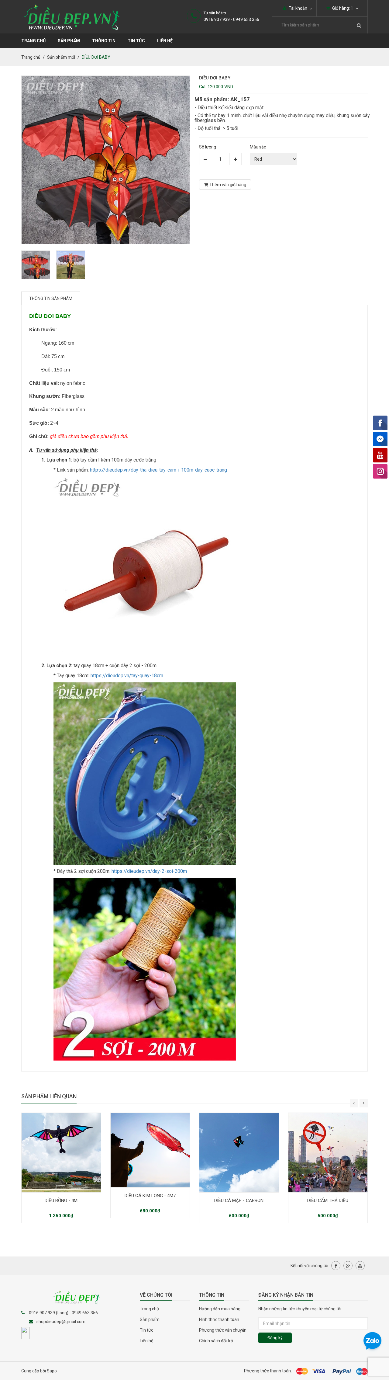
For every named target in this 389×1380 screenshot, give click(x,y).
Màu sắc (258, 147)
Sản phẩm (69, 40)
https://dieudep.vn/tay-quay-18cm (127, 675)
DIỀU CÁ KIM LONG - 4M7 (150, 1195)
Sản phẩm (150, 1319)
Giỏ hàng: (342, 8)
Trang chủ (33, 40)
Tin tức (146, 1330)
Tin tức (136, 40)
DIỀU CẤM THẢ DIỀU (327, 1200)
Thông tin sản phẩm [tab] (50, 298)
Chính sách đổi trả (216, 1340)
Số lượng (207, 147)
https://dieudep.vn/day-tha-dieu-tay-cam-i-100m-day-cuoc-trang (158, 470)
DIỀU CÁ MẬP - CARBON (238, 1200)
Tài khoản (297, 8)
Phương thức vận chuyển (222, 1330)
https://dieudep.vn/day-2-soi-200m (149, 871)
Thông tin (103, 40)
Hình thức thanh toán (219, 1319)
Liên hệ (165, 40)
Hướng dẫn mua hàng (219, 1308)
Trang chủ (149, 1308)
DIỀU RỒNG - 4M (61, 1200)
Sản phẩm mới (61, 57)
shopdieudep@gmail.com (60, 1321)
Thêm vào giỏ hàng (227, 184)
